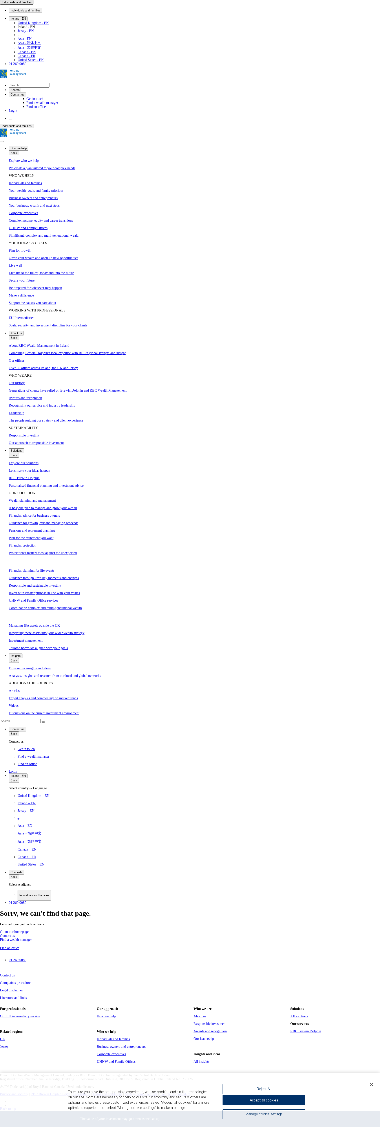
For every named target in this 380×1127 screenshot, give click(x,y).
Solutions (16, 450)
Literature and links (13, 998)
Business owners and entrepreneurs (121, 1046)
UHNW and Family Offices (116, 1061)
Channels (16, 872)
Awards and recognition (210, 1031)
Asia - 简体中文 (29, 43)
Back (14, 153)
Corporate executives (111, 1054)
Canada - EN (27, 52)
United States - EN (31, 60)
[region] (190, 1100)
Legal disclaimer (11, 990)
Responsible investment (210, 1024)
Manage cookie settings (264, 1114)
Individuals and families (17, 2)
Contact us (17, 729)
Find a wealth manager (42, 103)
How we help (19, 148)
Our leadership (204, 1038)
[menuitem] (190, 721)
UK (2, 1039)
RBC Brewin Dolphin (305, 1031)
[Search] (43, 722)
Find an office (36, 107)
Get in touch (35, 99)
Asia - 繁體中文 (29, 47)
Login (13, 110)
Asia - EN (25, 39)
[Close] (371, 1084)
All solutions (299, 1016)
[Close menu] (2, 141)
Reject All (264, 1089)
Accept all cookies (264, 1100)
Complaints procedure (15, 983)
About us (16, 333)
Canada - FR (26, 56)
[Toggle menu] (10, 119)
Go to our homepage (14, 932)
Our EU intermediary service (20, 1016)
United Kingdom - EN (33, 23)
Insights (16, 655)
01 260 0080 (17, 64)
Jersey (4, 1046)
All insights (201, 1061)
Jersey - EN (26, 31)
